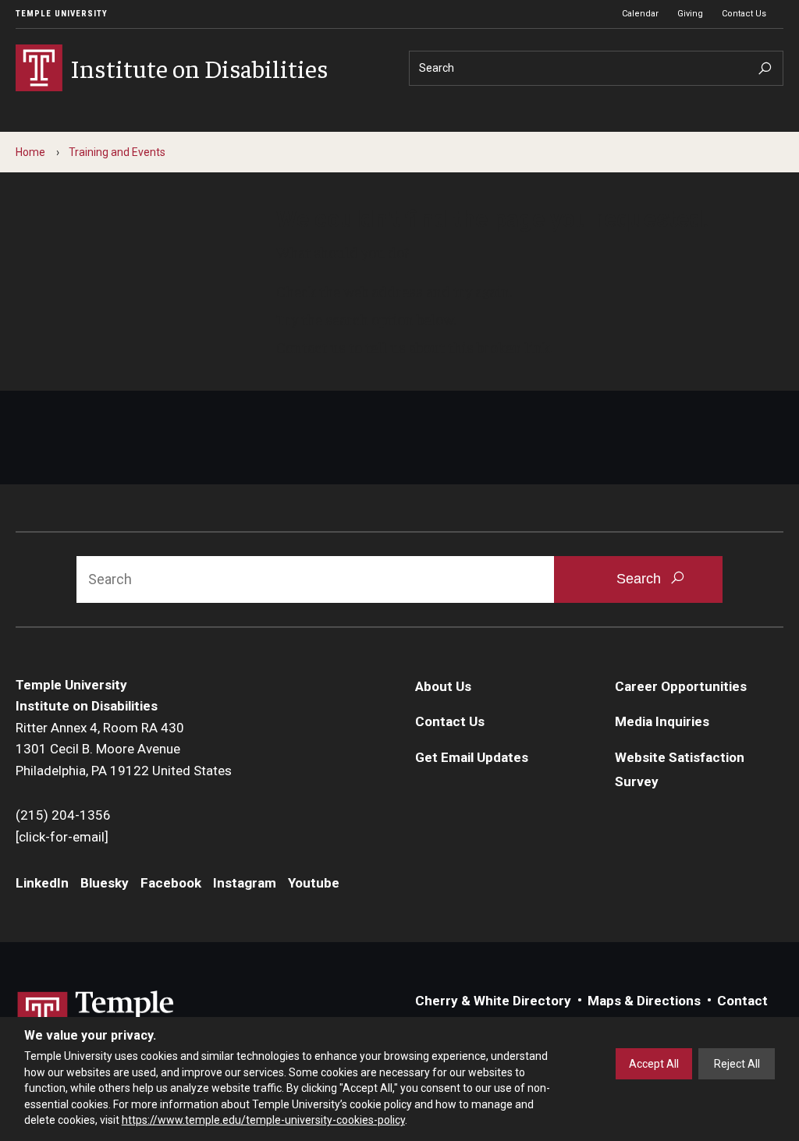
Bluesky (104, 883)
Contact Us (744, 14)
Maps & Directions (644, 1000)
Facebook (170, 883)
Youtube (313, 883)
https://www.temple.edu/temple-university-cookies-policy (263, 1120)
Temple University (62, 14)
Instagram (244, 883)
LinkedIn (42, 883)
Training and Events (117, 152)
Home (30, 152)
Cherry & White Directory (493, 1000)
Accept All (654, 1064)
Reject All (737, 1064)
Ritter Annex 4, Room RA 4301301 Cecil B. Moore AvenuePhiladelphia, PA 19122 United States (124, 749)
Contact (742, 1000)
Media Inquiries (662, 721)
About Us (443, 686)
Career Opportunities (681, 686)
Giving (690, 14)
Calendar (640, 14)
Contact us (311, 347)
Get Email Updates (471, 757)
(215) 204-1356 (63, 815)
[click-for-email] (62, 837)
